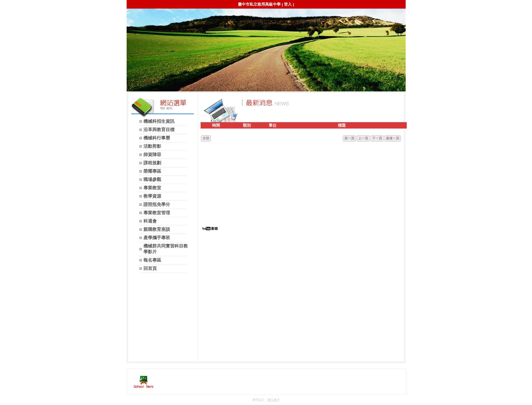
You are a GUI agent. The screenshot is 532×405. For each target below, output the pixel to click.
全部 (206, 138)
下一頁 (377, 138)
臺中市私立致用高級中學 (259, 4)
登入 (288, 4)
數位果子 (274, 399)
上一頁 (363, 138)
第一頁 (349, 138)
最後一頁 (392, 138)
